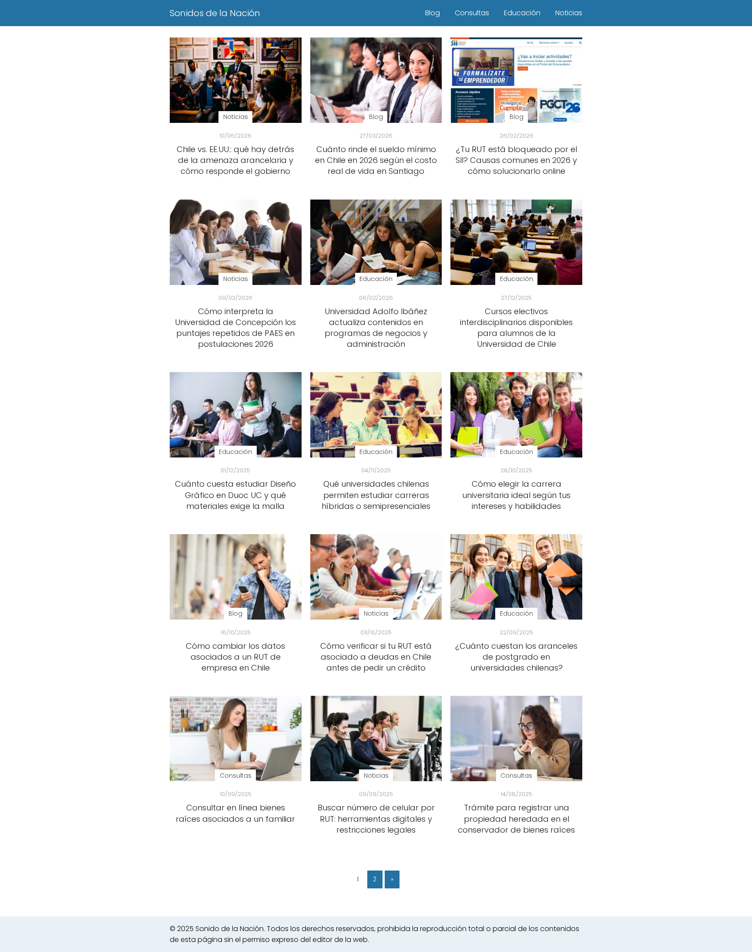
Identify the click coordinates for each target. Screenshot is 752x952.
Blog (432, 13)
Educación (522, 13)
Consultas (472, 13)
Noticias (568, 13)
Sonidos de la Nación (215, 13)
